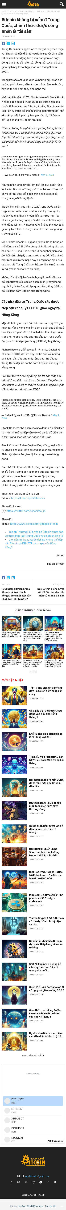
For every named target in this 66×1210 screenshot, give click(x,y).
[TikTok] (48, 1182)
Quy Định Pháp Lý (27, 11)
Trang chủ (5, 11)
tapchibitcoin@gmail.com (37, 1176)
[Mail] (26, 1182)
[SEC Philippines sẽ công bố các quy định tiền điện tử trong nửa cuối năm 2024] (14, 972)
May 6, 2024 (47, 174)
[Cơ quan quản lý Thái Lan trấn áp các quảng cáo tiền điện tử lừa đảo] (11, 651)
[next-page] (35, 671)
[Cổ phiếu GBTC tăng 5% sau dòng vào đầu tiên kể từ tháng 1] (14, 718)
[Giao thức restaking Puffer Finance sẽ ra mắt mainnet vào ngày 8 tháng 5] (14, 1018)
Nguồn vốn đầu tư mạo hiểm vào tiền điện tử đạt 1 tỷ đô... (46, 1035)
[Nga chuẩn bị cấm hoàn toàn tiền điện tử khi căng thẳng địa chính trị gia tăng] (33, 651)
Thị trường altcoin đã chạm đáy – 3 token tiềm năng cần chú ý (45, 691)
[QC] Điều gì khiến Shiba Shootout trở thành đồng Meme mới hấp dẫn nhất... (44, 852)
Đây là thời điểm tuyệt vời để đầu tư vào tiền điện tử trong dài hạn (50, 592)
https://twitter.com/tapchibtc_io (26, 511)
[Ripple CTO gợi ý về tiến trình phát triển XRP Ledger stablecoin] (14, 902)
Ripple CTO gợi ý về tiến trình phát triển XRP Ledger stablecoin (46, 898)
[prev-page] (31, 671)
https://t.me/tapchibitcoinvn (28, 498)
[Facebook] (3, 43)
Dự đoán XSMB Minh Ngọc (30, 1206)
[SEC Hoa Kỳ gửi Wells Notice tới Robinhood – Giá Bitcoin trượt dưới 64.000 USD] (14, 879)
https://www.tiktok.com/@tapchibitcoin (34, 523)
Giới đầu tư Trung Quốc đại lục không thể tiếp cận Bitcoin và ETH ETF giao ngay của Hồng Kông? (34, 543)
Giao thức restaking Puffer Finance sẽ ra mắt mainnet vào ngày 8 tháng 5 (45, 1013)
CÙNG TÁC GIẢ (44, 610)
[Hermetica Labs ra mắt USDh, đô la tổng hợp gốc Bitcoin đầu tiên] (14, 787)
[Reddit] (33, 1182)
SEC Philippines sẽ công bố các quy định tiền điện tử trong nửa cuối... (45, 967)
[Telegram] (13, 43)
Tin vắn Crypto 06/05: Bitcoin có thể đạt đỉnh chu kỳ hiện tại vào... (46, 921)
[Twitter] (8, 43)
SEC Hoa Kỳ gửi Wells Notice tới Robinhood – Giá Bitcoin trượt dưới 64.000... (46, 875)
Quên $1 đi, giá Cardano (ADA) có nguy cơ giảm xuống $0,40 (46, 989)
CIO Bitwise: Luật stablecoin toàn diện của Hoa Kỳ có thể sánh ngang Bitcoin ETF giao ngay (53, 636)
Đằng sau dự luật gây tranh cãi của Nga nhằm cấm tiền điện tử (11, 634)
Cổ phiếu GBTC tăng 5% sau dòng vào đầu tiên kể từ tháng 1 (45, 714)
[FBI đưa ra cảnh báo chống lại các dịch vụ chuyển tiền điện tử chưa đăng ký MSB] (54, 651)
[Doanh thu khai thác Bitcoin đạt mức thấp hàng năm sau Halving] (14, 949)
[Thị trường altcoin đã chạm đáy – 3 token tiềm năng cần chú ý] (14, 695)
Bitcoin (14, 11)
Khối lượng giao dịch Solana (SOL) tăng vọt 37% (45, 735)
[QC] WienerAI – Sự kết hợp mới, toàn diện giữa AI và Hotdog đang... (45, 806)
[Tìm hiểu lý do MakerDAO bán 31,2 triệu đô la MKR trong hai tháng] (14, 764)
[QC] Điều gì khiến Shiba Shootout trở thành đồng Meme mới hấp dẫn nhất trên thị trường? (16, 593)
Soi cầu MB (50, 1206)
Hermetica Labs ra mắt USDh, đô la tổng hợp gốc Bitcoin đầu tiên (46, 783)
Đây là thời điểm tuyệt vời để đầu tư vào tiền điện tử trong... (46, 829)
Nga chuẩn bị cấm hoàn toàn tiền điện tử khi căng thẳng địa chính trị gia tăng (32, 663)
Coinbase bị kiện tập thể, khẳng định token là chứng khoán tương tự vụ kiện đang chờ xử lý (33, 636)
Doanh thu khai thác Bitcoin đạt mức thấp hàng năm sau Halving (45, 944)
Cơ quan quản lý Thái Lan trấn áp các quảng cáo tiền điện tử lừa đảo (11, 663)
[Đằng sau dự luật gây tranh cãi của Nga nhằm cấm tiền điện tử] (11, 623)
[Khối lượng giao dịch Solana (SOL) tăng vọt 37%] (14, 741)
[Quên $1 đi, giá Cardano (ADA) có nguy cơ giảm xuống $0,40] (14, 995)
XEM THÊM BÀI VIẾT (32, 1055)
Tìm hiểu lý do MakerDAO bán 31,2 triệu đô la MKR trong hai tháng (46, 760)
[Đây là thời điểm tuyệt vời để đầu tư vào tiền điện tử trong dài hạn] (14, 833)
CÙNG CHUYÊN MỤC (25, 610)
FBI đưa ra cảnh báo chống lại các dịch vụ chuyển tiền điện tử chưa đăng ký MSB (54, 663)
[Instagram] (18, 1182)
